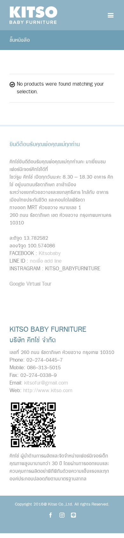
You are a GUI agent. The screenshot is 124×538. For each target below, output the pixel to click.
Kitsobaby (50, 253)
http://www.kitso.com (47, 390)
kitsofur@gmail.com (46, 383)
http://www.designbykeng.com (72, 298)
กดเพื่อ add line (46, 261)
